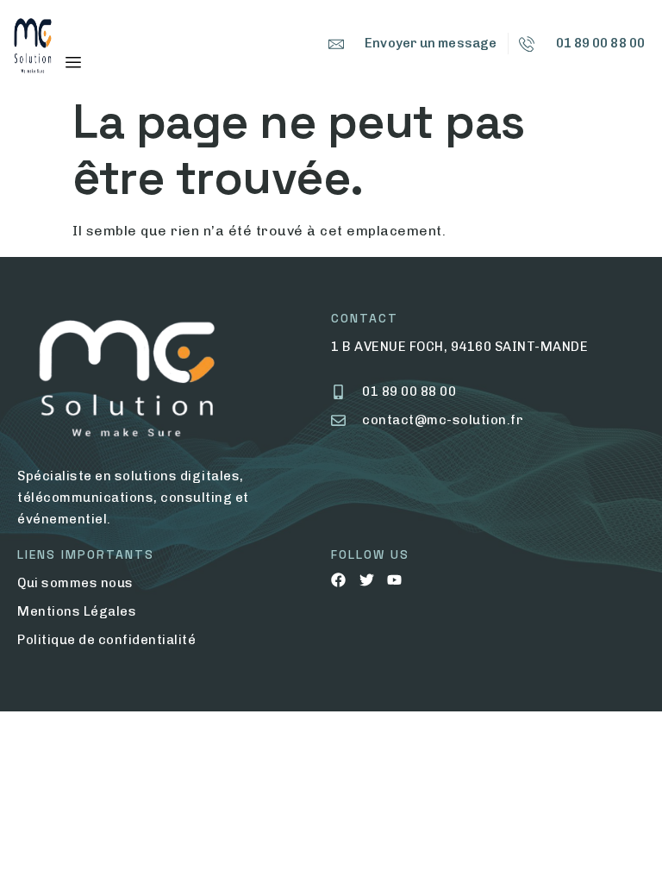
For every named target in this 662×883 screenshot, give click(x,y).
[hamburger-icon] (72, 62)
